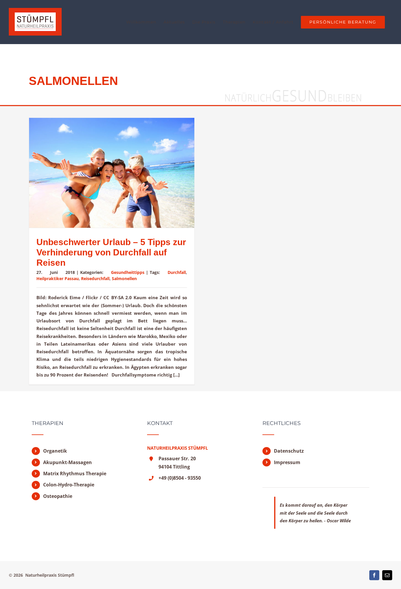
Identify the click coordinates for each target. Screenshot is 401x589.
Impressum (287, 462)
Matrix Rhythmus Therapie (74, 473)
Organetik (55, 451)
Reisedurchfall (95, 278)
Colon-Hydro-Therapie (68, 484)
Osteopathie (57, 496)
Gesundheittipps (127, 272)
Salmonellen (124, 278)
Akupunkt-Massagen (67, 462)
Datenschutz (289, 451)
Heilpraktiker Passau (57, 278)
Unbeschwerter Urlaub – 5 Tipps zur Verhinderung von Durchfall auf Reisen (111, 252)
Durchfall (177, 272)
